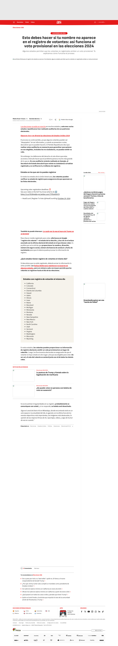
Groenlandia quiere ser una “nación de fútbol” (94, 301)
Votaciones (57, 426)
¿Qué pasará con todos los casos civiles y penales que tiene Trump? (44, 595)
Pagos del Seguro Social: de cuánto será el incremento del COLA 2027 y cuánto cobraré (90, 205)
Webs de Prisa (98, 630)
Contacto (15, 622)
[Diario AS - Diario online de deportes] (59, 22)
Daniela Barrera (34, 119)
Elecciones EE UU (66, 426)
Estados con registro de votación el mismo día (44, 279)
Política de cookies (41, 622)
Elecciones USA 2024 (42, 370)
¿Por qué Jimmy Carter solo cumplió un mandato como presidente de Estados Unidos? (45, 585)
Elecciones (33, 426)
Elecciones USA (18, 28)
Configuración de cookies (52, 622)
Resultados (20, 22)
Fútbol (27, 22)
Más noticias (101, 172)
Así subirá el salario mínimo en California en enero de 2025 (41, 589)
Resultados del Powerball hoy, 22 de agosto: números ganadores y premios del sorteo (90, 217)
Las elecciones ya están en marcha (33, 126)
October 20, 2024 (64, 198)
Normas (36, 568)
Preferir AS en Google (67, 119)
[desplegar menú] (14, 22)
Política (50, 426)
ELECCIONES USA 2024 (59, 33)
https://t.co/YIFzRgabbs (29, 194)
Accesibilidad (63, 622)
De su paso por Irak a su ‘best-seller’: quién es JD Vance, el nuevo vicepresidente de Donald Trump (43, 579)
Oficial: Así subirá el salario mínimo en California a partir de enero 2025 (45, 592)
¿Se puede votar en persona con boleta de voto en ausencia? (54, 389)
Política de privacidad (30, 622)
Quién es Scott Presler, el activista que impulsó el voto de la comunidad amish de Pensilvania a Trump (46, 598)
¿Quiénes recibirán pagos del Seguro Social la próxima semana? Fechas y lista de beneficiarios (94, 195)
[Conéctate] (95, 22)
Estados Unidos (42, 426)
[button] (50, 119)
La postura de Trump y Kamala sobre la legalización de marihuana (52, 373)
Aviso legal (21, 622)
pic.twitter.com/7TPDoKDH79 (49, 194)
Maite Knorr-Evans (19, 119)
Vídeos (33, 22)
